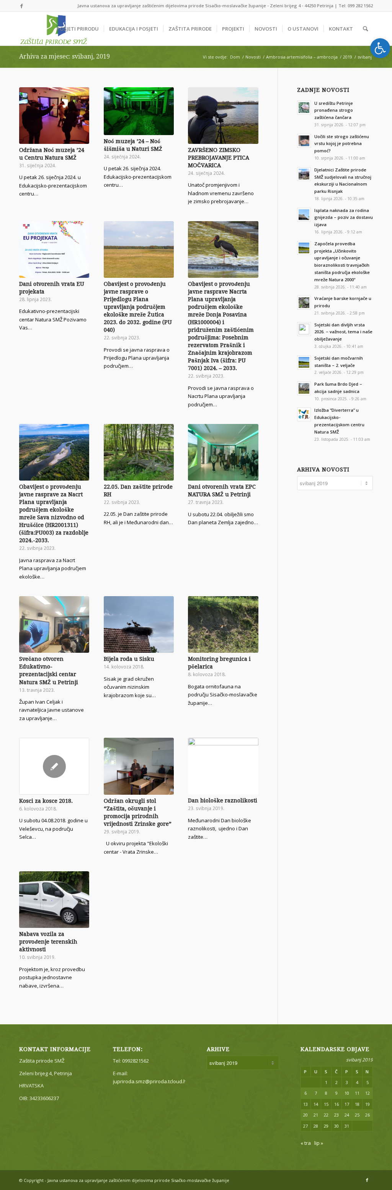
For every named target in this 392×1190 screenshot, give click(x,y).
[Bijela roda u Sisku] (139, 624)
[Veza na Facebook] (21, 5)
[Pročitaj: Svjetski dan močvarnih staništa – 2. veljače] (304, 362)
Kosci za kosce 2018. (46, 801)
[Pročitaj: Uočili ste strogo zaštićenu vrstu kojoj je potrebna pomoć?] (304, 141)
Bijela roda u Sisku (129, 659)
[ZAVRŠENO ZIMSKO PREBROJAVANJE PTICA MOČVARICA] (223, 115)
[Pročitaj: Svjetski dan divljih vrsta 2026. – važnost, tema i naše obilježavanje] (304, 329)
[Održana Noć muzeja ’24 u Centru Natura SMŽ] (54, 115)
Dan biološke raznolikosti (222, 800)
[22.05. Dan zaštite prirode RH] (139, 452)
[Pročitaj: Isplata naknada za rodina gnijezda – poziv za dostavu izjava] (304, 215)
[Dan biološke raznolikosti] (223, 766)
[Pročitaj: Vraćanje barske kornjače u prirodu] (304, 303)
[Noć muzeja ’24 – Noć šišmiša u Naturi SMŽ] (139, 111)
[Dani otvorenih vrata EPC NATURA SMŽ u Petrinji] (223, 452)
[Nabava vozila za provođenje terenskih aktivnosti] (54, 899)
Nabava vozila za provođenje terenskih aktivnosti (48, 941)
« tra (306, 1142)
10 (347, 1093)
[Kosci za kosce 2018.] (54, 766)
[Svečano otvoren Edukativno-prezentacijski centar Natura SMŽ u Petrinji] (54, 624)
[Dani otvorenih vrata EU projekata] (54, 249)
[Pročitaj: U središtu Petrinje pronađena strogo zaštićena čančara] (304, 107)
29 (326, 1126)
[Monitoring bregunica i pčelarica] (223, 624)
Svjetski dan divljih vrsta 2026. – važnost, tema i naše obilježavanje (343, 332)
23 (336, 1115)
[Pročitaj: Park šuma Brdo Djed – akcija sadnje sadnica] (304, 388)
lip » (318, 1142)
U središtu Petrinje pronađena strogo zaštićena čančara (333, 110)
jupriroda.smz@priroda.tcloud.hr (150, 1081)
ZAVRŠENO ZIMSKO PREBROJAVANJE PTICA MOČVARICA (218, 157)
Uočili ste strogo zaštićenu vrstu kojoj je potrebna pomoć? (341, 144)
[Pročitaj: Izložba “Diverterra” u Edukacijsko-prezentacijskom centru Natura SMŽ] (304, 414)
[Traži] (365, 29)
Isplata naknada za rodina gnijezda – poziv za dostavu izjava (343, 217)
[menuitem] (78, 29)
